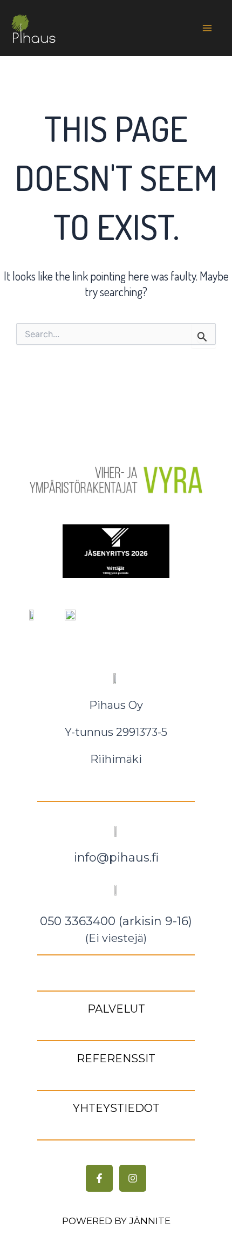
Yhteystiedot (116, 1108)
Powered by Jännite (116, 1220)
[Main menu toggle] (207, 28)
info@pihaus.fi (116, 857)
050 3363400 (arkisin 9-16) (116, 921)
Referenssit (116, 1058)
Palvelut (116, 1008)
